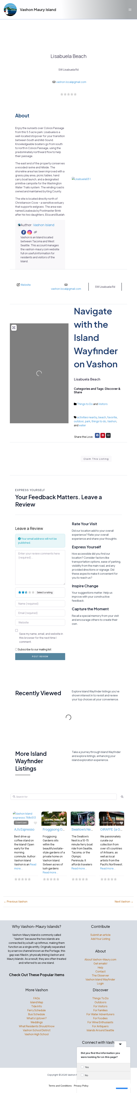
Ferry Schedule (36, 1010)
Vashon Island (43, 225)
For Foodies (100, 1018)
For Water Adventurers (100, 1014)
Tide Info (36, 1006)
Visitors (103, 404)
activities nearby (87, 417)
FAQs (36, 998)
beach (102, 417)
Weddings (37, 1022)
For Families (100, 1010)
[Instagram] (29, 232)
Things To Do (100, 998)
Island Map (36, 1002)
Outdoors (100, 1002)
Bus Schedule (36, 1014)
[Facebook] (23, 232)
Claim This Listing (96, 458)
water (82, 425)
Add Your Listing (100, 939)
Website (25, 285)
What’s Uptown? (37, 1018)
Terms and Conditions (60, 1085)
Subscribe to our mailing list (34, 649)
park (87, 421)
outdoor (79, 421)
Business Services (53, 822)
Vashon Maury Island (38, 9)
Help (100, 967)
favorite (112, 417)
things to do (99, 421)
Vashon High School (37, 1034)
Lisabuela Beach (69, 56)
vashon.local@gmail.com (71, 82)
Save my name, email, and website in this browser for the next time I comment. (41, 638)
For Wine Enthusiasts (100, 1022)
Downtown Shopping (112, 822)
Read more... (50, 872)
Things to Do (85, 404)
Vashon (111, 421)
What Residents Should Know (36, 1026)
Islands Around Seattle (100, 1030)
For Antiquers (100, 1026)
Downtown (21, 822)
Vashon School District (36, 1030)
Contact (100, 971)
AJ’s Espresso (24, 829)
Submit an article (100, 935)
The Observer (100, 975)
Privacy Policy (81, 1085)
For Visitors (100, 1006)
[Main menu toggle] (130, 9)
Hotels (76, 822)
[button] (75, 191)
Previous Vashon (15, 901)
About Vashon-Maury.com (100, 959)
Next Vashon (124, 901)
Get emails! (100, 963)
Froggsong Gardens (58, 829)
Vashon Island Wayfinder (100, 979)
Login (100, 983)
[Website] (35, 232)
